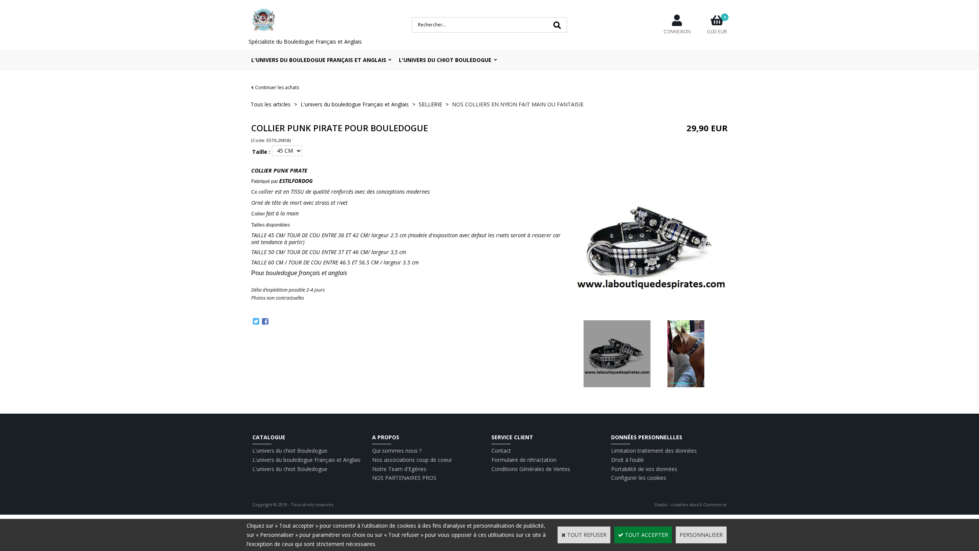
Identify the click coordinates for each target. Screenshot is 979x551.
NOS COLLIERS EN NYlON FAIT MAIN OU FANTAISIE (518, 104)
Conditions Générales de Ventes (530, 469)
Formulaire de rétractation (523, 459)
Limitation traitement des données (654, 450)
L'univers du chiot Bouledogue (289, 450)
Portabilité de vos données (644, 469)
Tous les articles (270, 104)
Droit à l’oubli (627, 459)
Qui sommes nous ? (396, 450)
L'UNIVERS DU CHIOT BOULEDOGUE (445, 60)
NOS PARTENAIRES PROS (404, 477)
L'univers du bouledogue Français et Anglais (318, 60)
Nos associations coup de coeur (412, 459)
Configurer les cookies (638, 477)
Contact (501, 450)
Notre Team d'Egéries (399, 469)
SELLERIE (430, 104)
